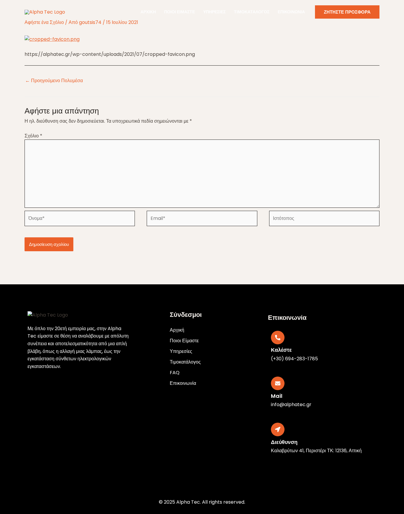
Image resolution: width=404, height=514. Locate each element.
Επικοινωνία (291, 12)
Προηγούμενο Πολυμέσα (54, 80)
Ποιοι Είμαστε (179, 12)
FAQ (175, 372)
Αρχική (148, 12)
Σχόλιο (33, 135)
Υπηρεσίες (214, 12)
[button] (347, 12)
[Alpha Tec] (45, 11)
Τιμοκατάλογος (251, 12)
